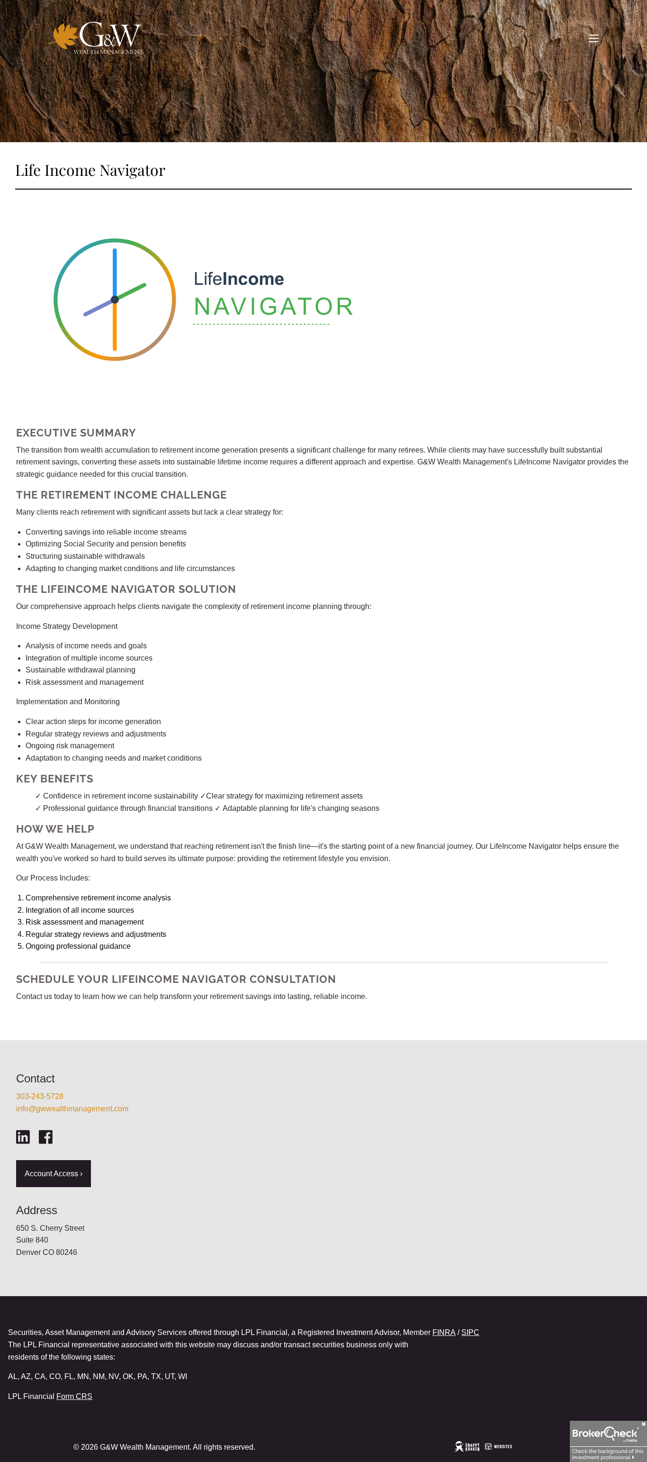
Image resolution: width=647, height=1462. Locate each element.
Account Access (53, 1174)
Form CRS (74, 1396)
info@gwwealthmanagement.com (72, 1109)
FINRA (444, 1332)
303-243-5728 (39, 1096)
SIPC (470, 1332)
